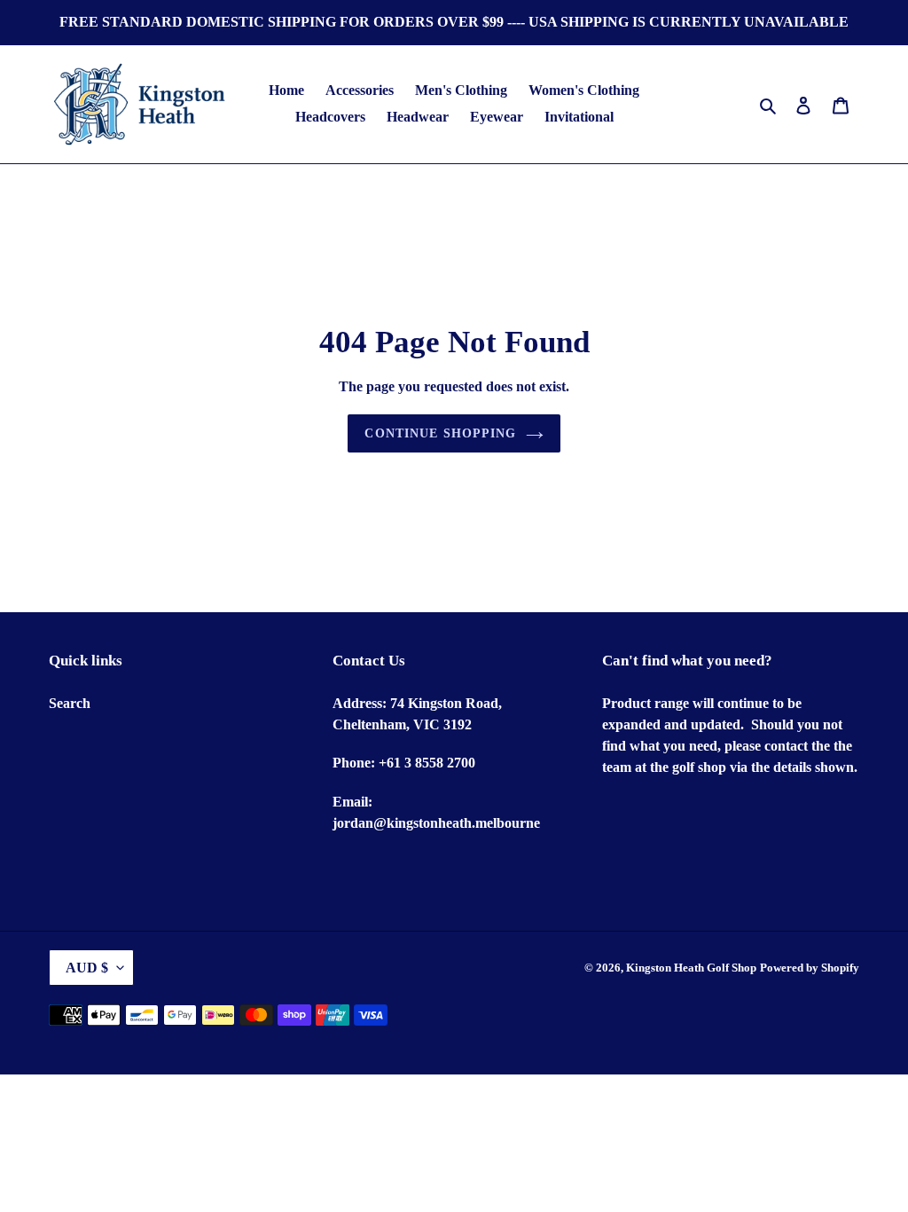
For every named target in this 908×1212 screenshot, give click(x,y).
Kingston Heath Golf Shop (691, 967)
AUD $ (87, 967)
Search (69, 703)
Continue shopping (440, 433)
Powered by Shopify (809, 967)
